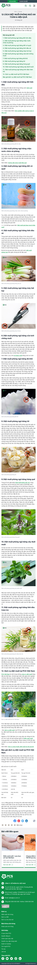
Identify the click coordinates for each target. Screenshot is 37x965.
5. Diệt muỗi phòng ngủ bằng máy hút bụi (17, 51)
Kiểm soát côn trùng (7, 914)
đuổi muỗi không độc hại (22, 482)
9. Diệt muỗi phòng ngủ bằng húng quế (16, 64)
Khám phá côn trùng (7, 926)
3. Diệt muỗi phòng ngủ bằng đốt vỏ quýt (17, 45)
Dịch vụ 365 (5, 917)
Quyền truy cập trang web (9, 941)
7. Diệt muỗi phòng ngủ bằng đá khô (15, 58)
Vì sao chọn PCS (6, 933)
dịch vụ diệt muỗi (9, 730)
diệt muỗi (29, 88)
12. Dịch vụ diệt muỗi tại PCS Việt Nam (16, 74)
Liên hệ (3, 951)
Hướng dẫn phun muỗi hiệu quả (17, 162)
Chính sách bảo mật (7, 938)
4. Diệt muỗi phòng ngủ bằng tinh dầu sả (17, 48)
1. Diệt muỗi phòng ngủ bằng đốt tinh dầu (17, 38)
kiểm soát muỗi (28, 738)
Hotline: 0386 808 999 (27, 901)
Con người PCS (5, 946)
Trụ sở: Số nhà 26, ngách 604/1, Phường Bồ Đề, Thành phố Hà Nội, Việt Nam (19, 888)
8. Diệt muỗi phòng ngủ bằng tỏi (14, 61)
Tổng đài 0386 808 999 (12, 901)
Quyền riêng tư (5, 936)
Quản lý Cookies (6, 944)
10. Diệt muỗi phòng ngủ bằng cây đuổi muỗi (18, 67)
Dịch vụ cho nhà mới (7, 919)
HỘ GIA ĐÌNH (12, 1)
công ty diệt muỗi (27, 674)
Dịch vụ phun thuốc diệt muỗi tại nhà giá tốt (21, 746)
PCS (15, 11)
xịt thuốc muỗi (18, 355)
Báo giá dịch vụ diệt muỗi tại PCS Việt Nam (17, 77)
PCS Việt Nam (5, 674)
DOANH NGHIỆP (23, 1)
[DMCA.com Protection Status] (5, 906)
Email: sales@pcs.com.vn (12, 898)
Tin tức (20, 11)
